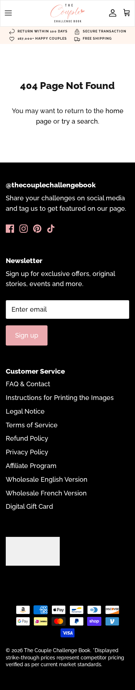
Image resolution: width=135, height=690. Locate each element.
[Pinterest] (37, 228)
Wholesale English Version (46, 479)
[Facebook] (10, 228)
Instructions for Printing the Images (60, 397)
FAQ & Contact (28, 384)
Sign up (26, 335)
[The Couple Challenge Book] (67, 13)
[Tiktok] (51, 228)
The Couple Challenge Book (57, 650)
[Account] (111, 13)
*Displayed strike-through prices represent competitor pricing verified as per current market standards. (65, 657)
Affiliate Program (31, 465)
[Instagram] (23, 228)
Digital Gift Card (29, 506)
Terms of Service (32, 425)
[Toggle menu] (8, 13)
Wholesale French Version (46, 493)
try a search (80, 121)
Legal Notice (25, 411)
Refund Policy (27, 438)
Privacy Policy (27, 452)
